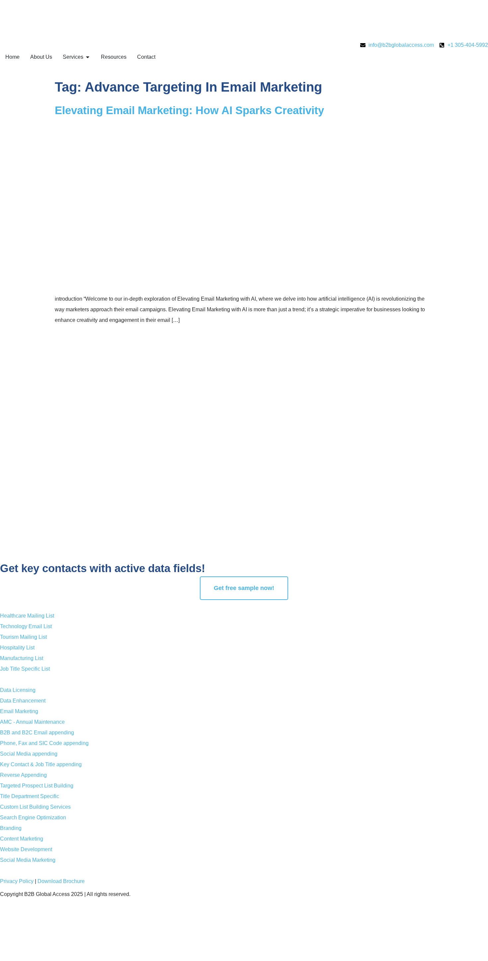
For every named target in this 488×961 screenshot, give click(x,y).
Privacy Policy (17, 881)
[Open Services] (87, 57)
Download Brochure (61, 881)
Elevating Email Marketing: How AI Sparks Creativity (189, 110)
